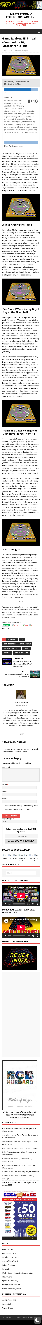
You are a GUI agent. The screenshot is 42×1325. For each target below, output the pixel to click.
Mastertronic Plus (11, 648)
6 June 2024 (8, 51)
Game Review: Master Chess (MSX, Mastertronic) (20, 1172)
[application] (21, 895)
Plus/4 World (7, 1277)
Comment (6, 767)
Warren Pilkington (21, 51)
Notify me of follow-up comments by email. (21, 805)
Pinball (27, 648)
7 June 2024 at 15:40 (21, 705)
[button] (38, 31)
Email (4, 792)
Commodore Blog (9, 1253)
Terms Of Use (7, 1308)
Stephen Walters (21, 653)
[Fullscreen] (36, 904)
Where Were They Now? (11, 1289)
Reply (22, 734)
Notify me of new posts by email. (17, 809)
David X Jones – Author (11, 1257)
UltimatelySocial (21, 1324)
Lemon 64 (6, 1269)
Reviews (7, 653)
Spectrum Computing (10, 1281)
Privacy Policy (7, 1304)
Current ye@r (8, 819)
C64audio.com (7, 1249)
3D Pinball (12, 639)
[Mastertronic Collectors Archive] (21, 8)
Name (4, 785)
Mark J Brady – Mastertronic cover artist (17, 1273)
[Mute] (33, 904)
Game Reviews (25, 644)
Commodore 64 (10, 644)
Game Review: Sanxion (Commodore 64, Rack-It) (20, 1148)
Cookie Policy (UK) (9, 1300)
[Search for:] (21, 873)
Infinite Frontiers (8, 1265)
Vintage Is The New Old (11, 1285)
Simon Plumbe (21, 702)
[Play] (5, 904)
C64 (22, 639)
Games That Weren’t (10, 1261)
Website (5, 798)
